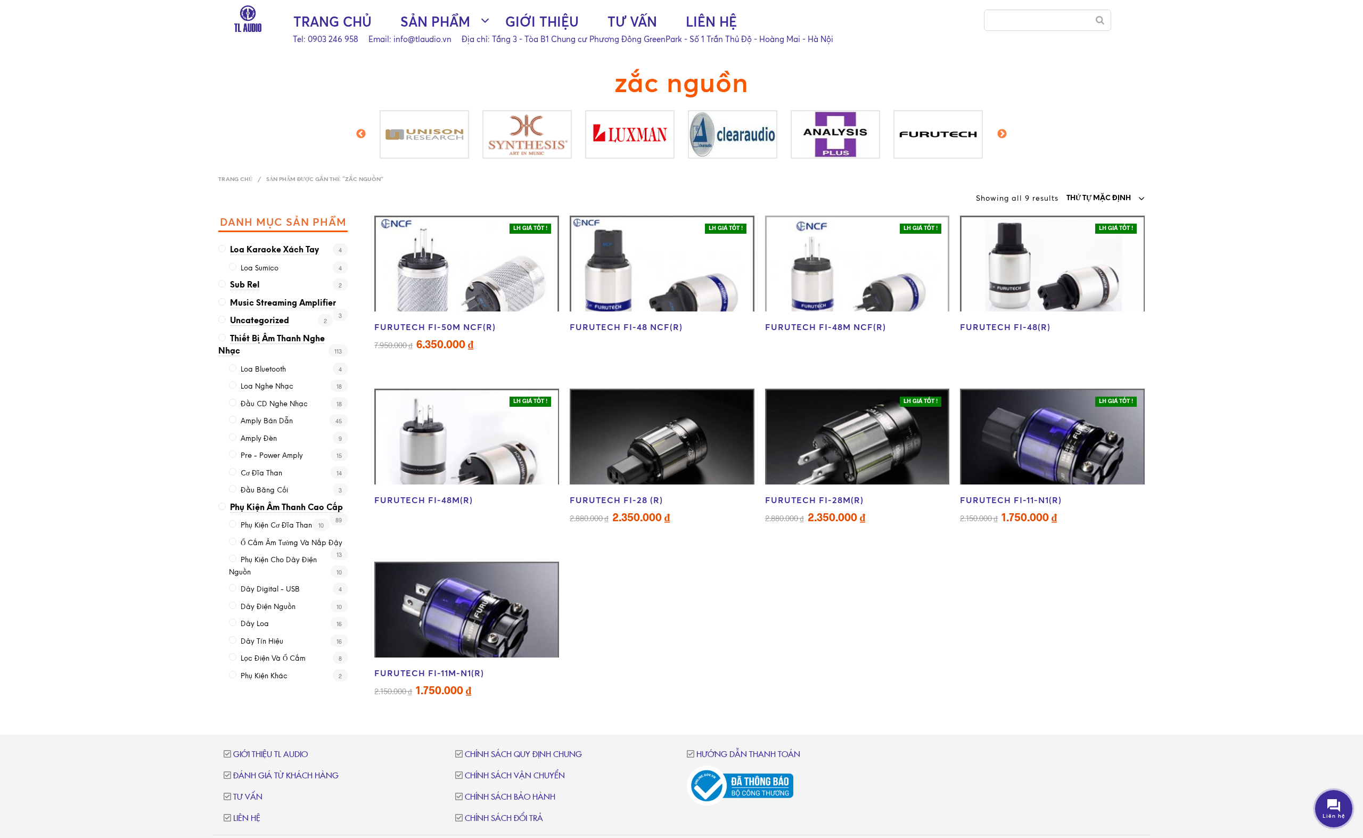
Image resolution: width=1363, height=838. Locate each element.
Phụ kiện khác (264, 676)
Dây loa (255, 624)
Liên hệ (711, 21)
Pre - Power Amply (272, 456)
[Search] (1100, 20)
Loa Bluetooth (263, 369)
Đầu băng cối (264, 490)
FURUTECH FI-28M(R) (814, 500)
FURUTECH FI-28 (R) (616, 500)
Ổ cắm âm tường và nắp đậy (291, 543)
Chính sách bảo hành (510, 797)
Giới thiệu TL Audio (270, 754)
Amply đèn (259, 439)
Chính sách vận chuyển (515, 776)
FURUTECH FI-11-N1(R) (1011, 500)
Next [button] (1001, 137)
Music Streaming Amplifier (283, 303)
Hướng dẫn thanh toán (748, 754)
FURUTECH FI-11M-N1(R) (429, 673)
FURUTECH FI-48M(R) (423, 500)
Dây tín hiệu (262, 641)
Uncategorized (259, 321)
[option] (460, 134)
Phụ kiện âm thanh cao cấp (286, 508)
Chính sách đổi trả (504, 818)
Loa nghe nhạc (267, 386)
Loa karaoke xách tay (274, 250)
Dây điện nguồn (268, 607)
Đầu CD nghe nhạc (274, 404)
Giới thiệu (542, 21)
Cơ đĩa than (261, 473)
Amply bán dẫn (267, 421)
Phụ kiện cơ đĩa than (276, 525)
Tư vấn (632, 21)
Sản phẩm (435, 21)
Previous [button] (361, 137)
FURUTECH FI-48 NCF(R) (626, 327)
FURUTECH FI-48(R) (1005, 327)
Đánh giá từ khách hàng (286, 776)
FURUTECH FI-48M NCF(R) (825, 327)
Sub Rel (245, 285)
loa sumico (259, 268)
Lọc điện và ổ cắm (273, 658)
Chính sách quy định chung (523, 754)
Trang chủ (332, 21)
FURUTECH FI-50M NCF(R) (435, 327)
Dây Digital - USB (270, 589)
